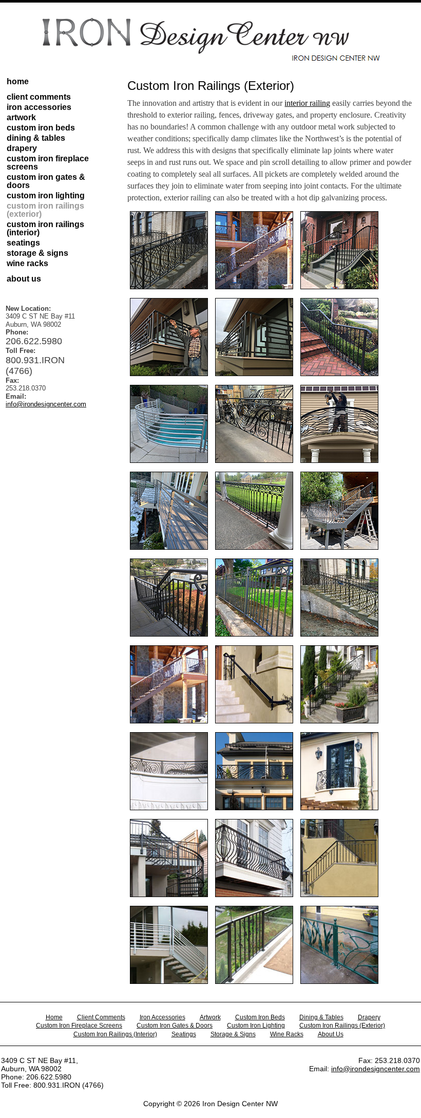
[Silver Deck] (169, 981)
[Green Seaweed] (339, 981)
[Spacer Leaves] (339, 894)
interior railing (307, 103)
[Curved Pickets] (254, 894)
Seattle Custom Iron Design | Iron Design (210, 40)
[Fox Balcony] (339, 808)
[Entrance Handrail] (254, 721)
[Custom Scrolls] (339, 721)
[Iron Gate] (254, 634)
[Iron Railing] (169, 287)
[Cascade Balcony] (254, 808)
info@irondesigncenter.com (46, 404)
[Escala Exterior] (169, 808)
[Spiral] (169, 894)
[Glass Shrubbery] (254, 981)
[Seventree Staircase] (169, 721)
